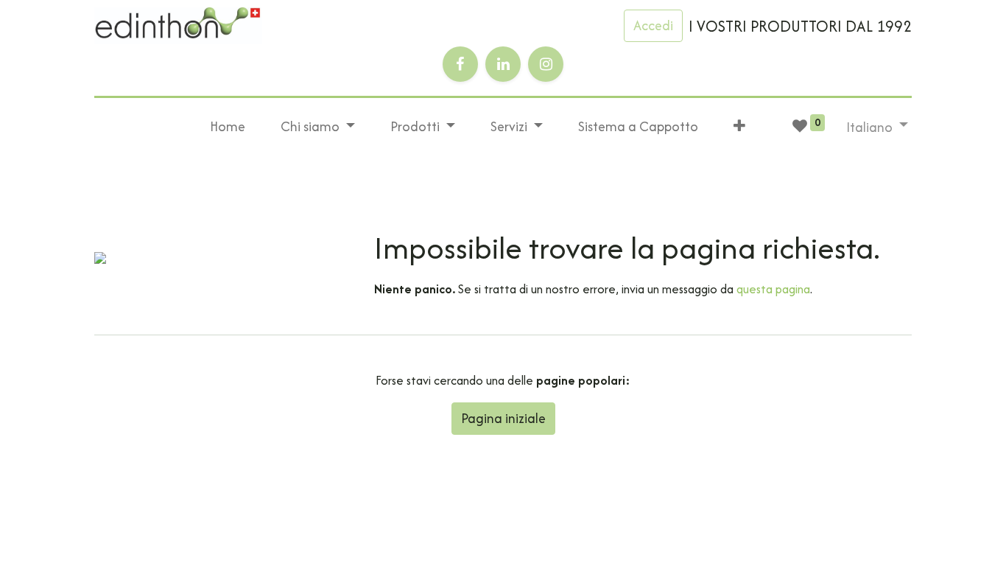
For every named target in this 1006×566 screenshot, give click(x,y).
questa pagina (773, 289)
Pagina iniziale (503, 418)
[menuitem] (227, 127)
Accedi (653, 25)
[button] (739, 127)
